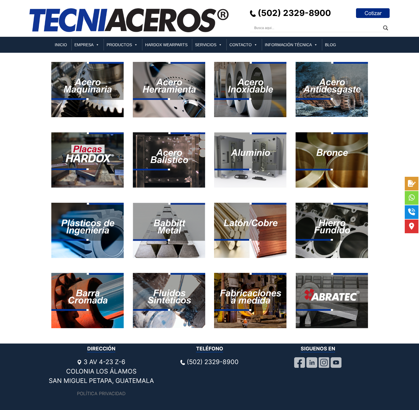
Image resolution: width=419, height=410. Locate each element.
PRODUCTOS (119, 44)
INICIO (61, 44)
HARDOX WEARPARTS (166, 44)
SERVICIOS (205, 44)
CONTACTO (240, 44)
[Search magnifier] (386, 28)
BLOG (330, 44)
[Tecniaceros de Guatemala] (129, 20)
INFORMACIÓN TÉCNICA (288, 44)
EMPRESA (83, 44)
